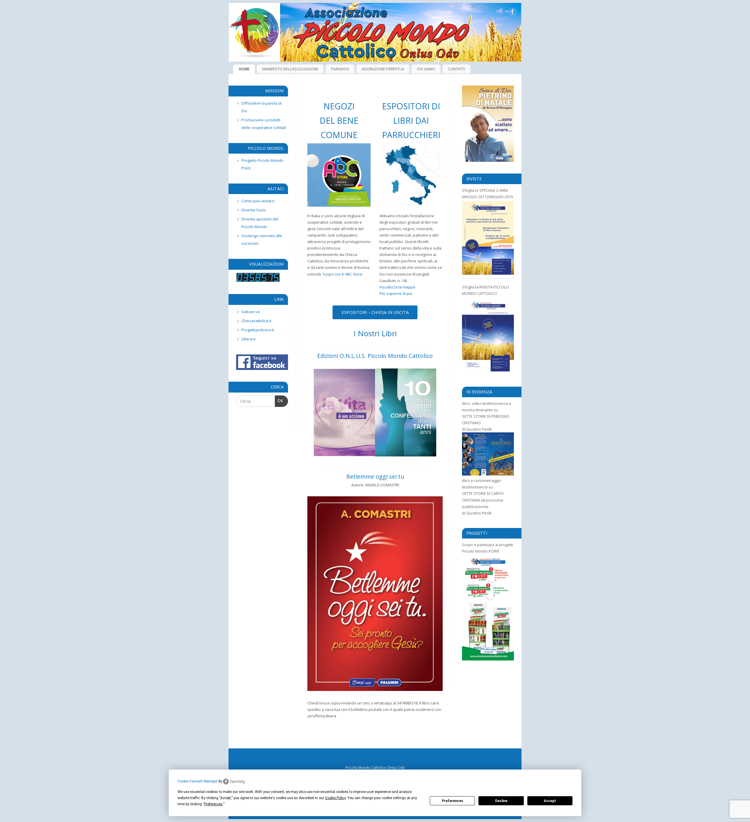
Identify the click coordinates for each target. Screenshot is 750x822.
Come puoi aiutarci (258, 200)
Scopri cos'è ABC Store (342, 274)
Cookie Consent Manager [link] (198, 781)
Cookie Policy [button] (335, 798)
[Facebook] (512, 12)
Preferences (452, 801)
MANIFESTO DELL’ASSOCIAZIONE (290, 69)
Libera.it (248, 339)
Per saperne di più (395, 293)
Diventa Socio (253, 210)
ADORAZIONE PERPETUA (383, 69)
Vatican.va (250, 311)
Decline (501, 801)
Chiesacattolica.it (256, 320)
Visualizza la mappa (397, 287)
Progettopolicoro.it (257, 329)
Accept (550, 801)
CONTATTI (456, 69)
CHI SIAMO (426, 69)
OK (279, 400)
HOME (244, 69)
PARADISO (340, 69)
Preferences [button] (213, 804)
